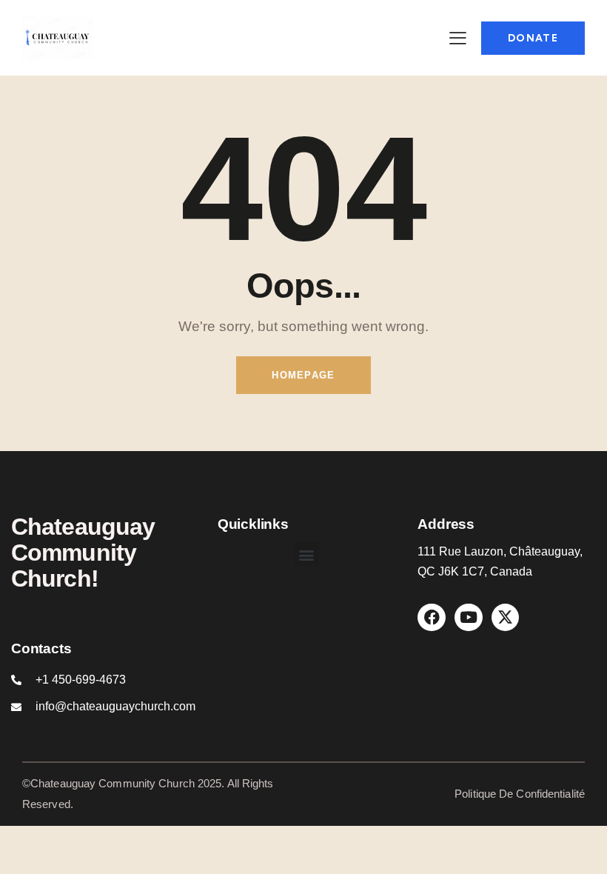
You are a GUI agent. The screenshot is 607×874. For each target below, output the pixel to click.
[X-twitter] (506, 618)
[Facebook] (431, 618)
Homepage (303, 375)
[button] (307, 554)
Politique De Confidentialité (520, 793)
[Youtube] (469, 618)
